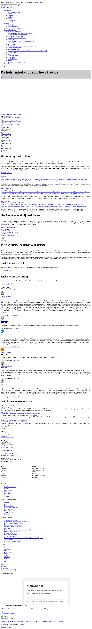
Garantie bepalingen (30, 621)
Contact (6, 64)
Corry (2, 384)
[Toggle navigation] (10, 7)
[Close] (1, 577)
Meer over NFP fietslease (8, 227)
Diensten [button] (6, 23)
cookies (22, 624)
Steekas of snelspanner (14, 47)
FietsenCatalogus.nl (57, 621)
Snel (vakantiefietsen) (14, 12)
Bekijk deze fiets (5, 201)
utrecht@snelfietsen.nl (7, 437)
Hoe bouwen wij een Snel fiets (16, 36)
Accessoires (11, 20)
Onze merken (12, 15)
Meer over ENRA (6, 237)
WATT (6, 560)
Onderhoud (11, 39)
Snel (5, 547)
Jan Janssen (7, 549)
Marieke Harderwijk (6, 296)
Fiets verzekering (13, 26)
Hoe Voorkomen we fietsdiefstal (17, 38)
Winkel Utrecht (12, 59)
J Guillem (7, 557)
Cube (5, 553)
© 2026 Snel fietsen (6, 621)
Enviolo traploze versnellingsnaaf (17, 34)
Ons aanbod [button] (7, 10)
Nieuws (10, 60)
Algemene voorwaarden (44, 621)
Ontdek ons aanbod (6, 77)
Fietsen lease (11, 25)
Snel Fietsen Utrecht (6, 270)
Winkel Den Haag (13, 57)
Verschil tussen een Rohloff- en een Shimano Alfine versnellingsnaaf (27, 51)
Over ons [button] (7, 54)
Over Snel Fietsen (13, 55)
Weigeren (3, 627)
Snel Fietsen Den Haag (7, 284)
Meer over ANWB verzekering (9, 232)
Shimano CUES (12, 44)
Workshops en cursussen (15, 31)
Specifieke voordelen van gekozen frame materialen (22, 46)
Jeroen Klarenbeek (6, 352)
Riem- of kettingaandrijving (16, 43)
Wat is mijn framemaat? (14, 28)
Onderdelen (11, 18)
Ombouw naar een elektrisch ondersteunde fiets (21, 41)
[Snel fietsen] (5, 7)
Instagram (5, 568)
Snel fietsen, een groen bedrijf (16, 62)
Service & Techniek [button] (10, 30)
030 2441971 (4, 436)
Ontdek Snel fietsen (6, 173)
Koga (5, 550)
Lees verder (4, 412)
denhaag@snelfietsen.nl (7, 447)
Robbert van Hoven (6, 366)
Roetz (6, 558)
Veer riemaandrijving (14, 49)
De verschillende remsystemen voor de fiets (20, 33)
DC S (2, 334)
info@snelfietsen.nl (6, 450)
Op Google (15, 315)
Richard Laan (4, 321)
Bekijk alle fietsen (6, 188)
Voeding (10, 22)
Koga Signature (8, 552)
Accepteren (9, 627)
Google (42, 2)
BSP (5, 562)
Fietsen (10, 13)
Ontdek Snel (4, 176)
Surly (5, 555)
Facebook (5, 566)
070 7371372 (4, 445)
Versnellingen (12, 52)
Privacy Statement (18, 621)
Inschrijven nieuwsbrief (7, 569)
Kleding (10, 17)
